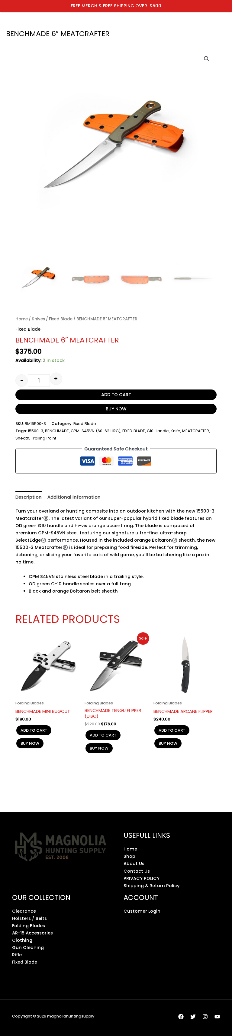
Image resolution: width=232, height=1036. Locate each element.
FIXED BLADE (133, 431)
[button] (206, 58)
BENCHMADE (57, 431)
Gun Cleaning (28, 947)
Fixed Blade (60, 319)
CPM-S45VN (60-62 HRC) (96, 431)
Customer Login (142, 911)
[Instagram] (205, 1016)
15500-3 (35, 431)
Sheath (22, 438)
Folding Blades (28, 926)
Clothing (22, 940)
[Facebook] (181, 1016)
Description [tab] (28, 497)
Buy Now (116, 409)
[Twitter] (193, 1016)
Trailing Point (43, 438)
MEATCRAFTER (195, 431)
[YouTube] (217, 1016)
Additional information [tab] (74, 497)
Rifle (17, 955)
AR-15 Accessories (32, 933)
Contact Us (137, 871)
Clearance (24, 911)
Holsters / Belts (29, 918)
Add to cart (116, 395)
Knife (175, 431)
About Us (134, 864)
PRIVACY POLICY (142, 878)
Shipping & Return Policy (151, 886)
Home (21, 319)
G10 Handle (158, 431)
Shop (129, 856)
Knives (38, 319)
